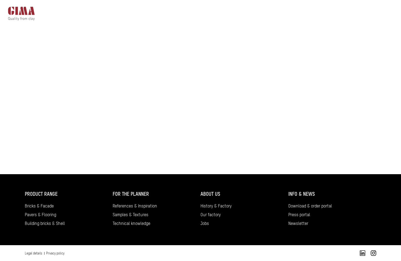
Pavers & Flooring (40, 214)
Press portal (299, 214)
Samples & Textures (130, 214)
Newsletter (298, 223)
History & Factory (216, 205)
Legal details (33, 253)
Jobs (204, 223)
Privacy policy (55, 253)
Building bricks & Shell (45, 223)
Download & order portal (310, 205)
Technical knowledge (131, 223)
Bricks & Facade (39, 205)
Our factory (210, 214)
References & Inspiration (135, 205)
